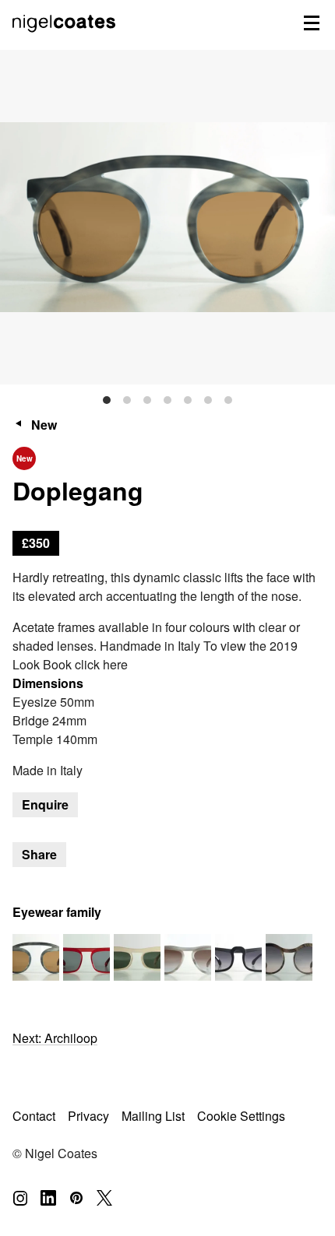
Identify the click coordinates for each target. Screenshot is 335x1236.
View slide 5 (188, 400)
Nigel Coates (65, 40)
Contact (33, 1116)
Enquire (45, 804)
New (44, 425)
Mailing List (153, 1116)
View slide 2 (127, 400)
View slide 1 (107, 400)
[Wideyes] (187, 957)
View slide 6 (208, 400)
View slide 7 (228, 400)
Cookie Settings (241, 1116)
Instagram (20, 1198)
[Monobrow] (137, 957)
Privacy (88, 1116)
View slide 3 (147, 400)
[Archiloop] (86, 957)
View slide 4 (167, 400)
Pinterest (76, 1198)
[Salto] (238, 957)
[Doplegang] (35, 957)
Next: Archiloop (54, 1038)
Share (39, 854)
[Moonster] (289, 957)
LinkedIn (48, 1198)
